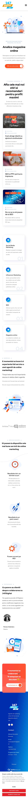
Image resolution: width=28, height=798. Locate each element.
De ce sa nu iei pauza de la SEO (13, 213)
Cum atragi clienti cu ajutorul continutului (13, 137)
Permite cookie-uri (14, 794)
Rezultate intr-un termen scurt (14, 474)
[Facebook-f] (9, 725)
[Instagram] (12, 725)
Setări (14, 786)
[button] (4, 426)
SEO (19, 154)
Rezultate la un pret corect (14, 518)
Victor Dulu (9, 131)
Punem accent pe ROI (14, 557)
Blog (7, 116)
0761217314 (13, 749)
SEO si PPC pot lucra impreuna (13, 175)
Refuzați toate (14, 790)
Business (13, 116)
